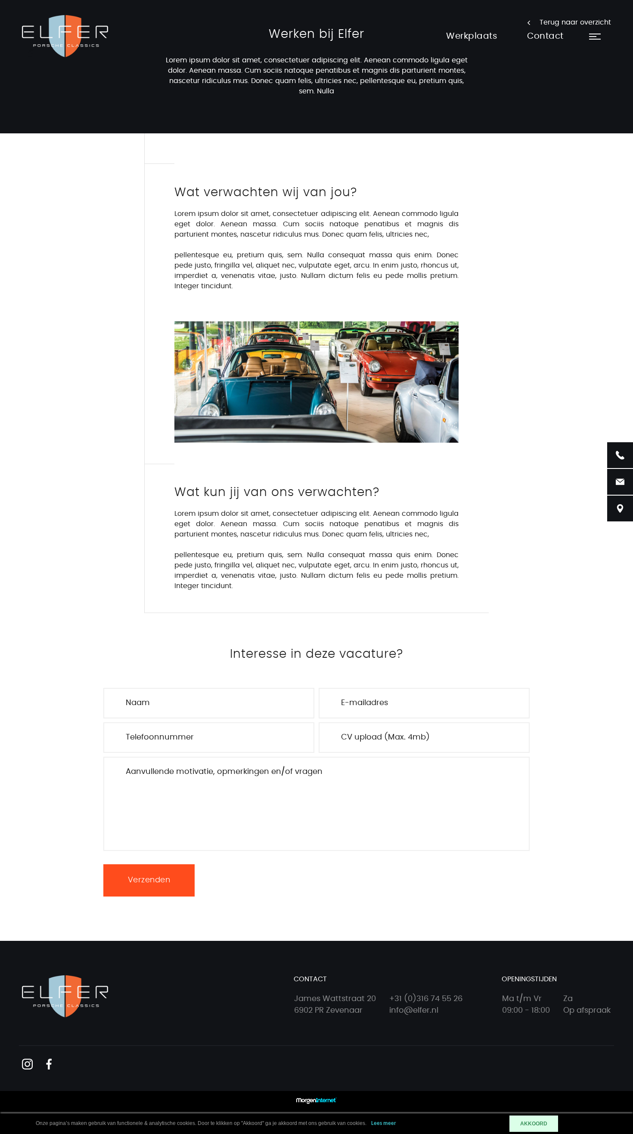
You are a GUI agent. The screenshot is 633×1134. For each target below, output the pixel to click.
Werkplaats (471, 36)
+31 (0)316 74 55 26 (425, 999)
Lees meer (383, 1123)
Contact (545, 36)
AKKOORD (533, 1124)
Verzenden (149, 880)
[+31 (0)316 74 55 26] (620, 455)
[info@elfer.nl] (620, 482)
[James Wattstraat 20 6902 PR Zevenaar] (620, 508)
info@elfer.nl (413, 1010)
